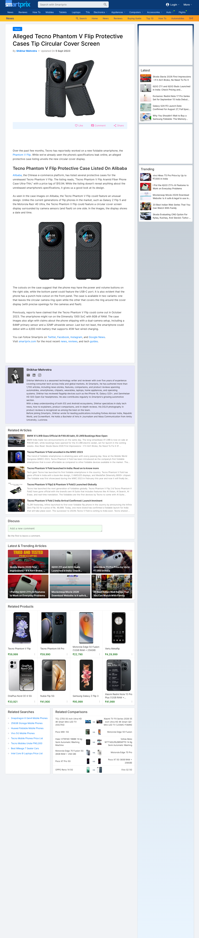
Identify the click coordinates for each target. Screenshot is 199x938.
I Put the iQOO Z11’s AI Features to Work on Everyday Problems (27, 593)
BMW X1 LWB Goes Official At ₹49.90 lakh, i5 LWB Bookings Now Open (67, 435)
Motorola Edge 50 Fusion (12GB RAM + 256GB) (86, 648)
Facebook (63, 337)
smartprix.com (27, 341)
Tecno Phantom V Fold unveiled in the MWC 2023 (55, 452)
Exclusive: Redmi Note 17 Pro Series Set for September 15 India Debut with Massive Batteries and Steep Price (171, 98)
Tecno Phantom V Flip (19, 648)
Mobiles (50, 12)
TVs (88, 12)
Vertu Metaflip (112, 648)
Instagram (76, 337)
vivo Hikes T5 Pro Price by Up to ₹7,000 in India (111, 569)
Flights (182, 12)
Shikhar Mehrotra (39, 369)
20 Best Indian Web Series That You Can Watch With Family (111, 593)
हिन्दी (191, 18)
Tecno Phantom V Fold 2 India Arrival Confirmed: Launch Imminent (64, 500)
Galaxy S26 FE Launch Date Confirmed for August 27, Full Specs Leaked (171, 107)
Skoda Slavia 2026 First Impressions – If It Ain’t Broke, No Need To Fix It (28, 569)
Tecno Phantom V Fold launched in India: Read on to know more (63, 468)
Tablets (63, 12)
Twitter (52, 337)
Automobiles (177, 18)
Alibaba (17, 175)
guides (94, 341)
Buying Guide (134, 18)
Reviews (23, 12)
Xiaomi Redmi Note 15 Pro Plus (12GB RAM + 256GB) (118, 696)
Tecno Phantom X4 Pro (52, 648)
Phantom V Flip (22, 154)
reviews (72, 341)
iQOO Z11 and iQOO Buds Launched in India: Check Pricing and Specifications (67, 569)
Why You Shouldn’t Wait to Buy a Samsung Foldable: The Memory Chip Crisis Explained (170, 117)
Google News (97, 337)
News (10, 12)
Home (95, 18)
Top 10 (149, 18)
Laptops (76, 12)
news (64, 341)
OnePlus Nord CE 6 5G (20, 696)
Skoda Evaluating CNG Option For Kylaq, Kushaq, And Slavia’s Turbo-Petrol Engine (171, 216)
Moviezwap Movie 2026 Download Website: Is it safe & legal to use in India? (69, 593)
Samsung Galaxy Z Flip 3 (85, 696)
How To (36, 12)
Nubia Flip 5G (47, 696)
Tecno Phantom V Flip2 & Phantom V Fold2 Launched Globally (62, 484)
